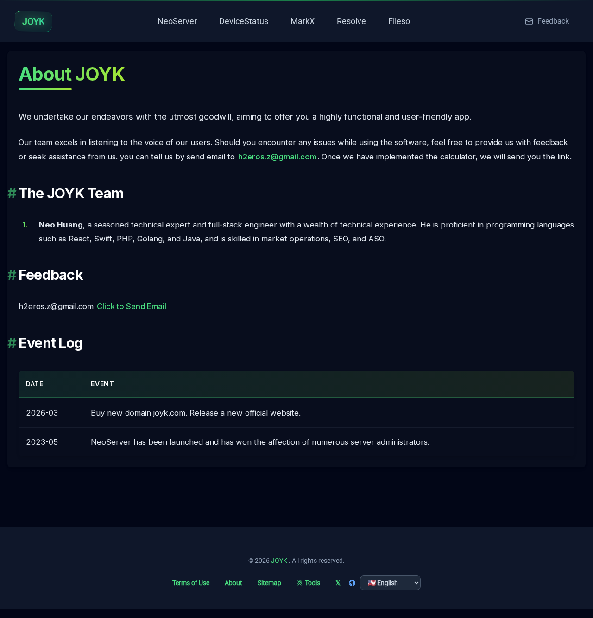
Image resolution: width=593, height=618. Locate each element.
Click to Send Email (131, 306)
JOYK (279, 560)
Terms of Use (190, 582)
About (233, 582)
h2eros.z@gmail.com (277, 156)
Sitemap (269, 582)
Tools (312, 582)
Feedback (553, 21)
